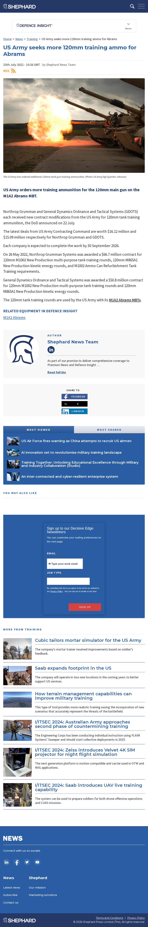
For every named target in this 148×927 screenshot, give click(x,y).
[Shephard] (19, 6)
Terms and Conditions (109, 918)
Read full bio (56, 372)
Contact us (10, 902)
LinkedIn (51, 349)
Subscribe (10, 895)
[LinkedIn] (6, 862)
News (19, 39)
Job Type (54, 572)
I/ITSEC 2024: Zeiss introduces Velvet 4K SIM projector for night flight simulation (85, 752)
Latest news (11, 887)
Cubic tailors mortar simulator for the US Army (88, 640)
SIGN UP (85, 607)
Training (32, 39)
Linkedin (78, 411)
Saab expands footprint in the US (73, 668)
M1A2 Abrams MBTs (125, 299)
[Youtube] (37, 862)
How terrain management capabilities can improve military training (83, 696)
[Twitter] (27, 862)
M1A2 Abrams (14, 317)
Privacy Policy (56, 591)
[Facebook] (17, 862)
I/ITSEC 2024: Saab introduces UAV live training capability (88, 787)
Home (7, 39)
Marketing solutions (43, 895)
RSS (6, 70)
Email (52, 553)
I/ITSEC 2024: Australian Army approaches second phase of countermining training (82, 724)
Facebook (78, 396)
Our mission (37, 887)
